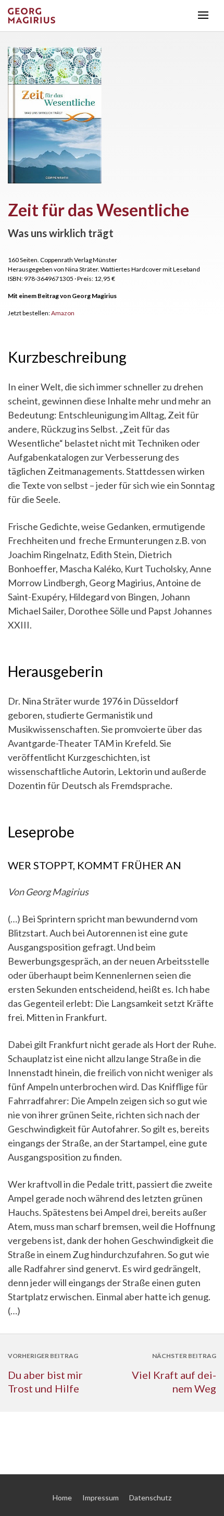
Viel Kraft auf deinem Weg (174, 1382)
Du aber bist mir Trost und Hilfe (45, 1382)
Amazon (62, 313)
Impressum (100, 1497)
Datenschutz (150, 1497)
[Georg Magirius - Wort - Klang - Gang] (99, 15)
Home (62, 1497)
